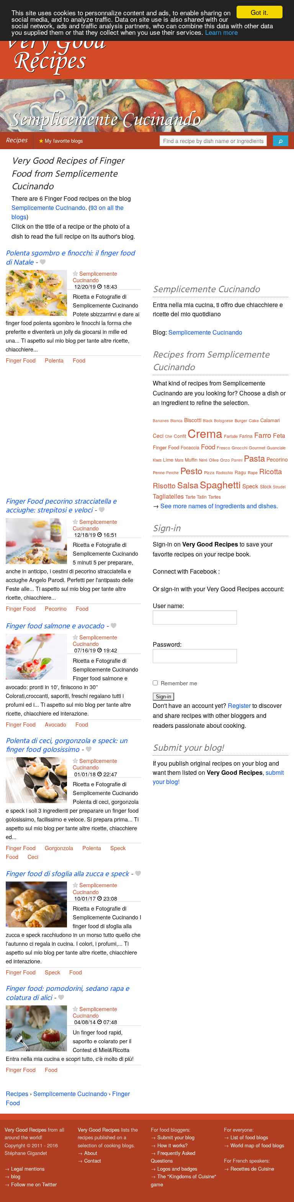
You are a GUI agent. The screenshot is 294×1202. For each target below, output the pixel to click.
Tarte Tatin (196, 496)
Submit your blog (175, 1137)
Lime (168, 459)
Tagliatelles (168, 496)
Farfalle (231, 436)
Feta (279, 435)
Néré (203, 460)
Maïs (179, 460)
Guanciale (276, 447)
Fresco (223, 447)
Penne (159, 472)
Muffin (191, 459)
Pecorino (56, 608)
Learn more (221, 32)
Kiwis (157, 460)
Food (79, 360)
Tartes (214, 496)
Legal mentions (27, 1168)
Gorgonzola (59, 848)
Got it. (259, 12)
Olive (214, 460)
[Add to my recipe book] (43, 262)
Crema (205, 433)
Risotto (164, 485)
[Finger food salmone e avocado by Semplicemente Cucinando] (36, 655)
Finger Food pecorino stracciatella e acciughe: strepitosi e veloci (61, 506)
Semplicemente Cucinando (48, 207)
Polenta (54, 360)
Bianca (176, 420)
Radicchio (224, 472)
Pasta (254, 458)
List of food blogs (249, 1137)
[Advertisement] (73, 435)
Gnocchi (239, 447)
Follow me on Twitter (34, 1184)
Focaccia (190, 447)
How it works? (172, 1145)
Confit (180, 436)
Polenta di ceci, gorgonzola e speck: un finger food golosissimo (66, 745)
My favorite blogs (63, 140)
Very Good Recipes (25, 1129)
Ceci (33, 856)
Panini (236, 460)
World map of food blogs (257, 1145)
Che (168, 436)
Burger (241, 420)
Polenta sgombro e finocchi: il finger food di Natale (70, 258)
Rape (253, 472)
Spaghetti (220, 484)
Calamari (270, 420)
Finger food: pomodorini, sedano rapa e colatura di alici (67, 993)
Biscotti (192, 420)
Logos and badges (177, 1168)
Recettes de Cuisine (252, 1168)
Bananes (161, 420)
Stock (265, 486)
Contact (92, 1160)
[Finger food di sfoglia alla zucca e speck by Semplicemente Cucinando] (36, 903)
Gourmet (257, 447)
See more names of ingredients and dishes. (219, 505)
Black (207, 420)
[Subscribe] (75, 273)
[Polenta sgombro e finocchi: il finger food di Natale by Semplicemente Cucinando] (36, 292)
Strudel (279, 487)
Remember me (179, 683)
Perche (172, 472)
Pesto (191, 470)
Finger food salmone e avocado (55, 626)
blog (15, 1176)
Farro (262, 434)
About (90, 1152)
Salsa (187, 485)
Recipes (16, 140)
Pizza (209, 472)
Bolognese (223, 420)
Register (239, 705)
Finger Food (21, 360)
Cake (254, 420)
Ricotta (270, 471)
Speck (118, 848)
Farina (246, 436)
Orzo (225, 460)
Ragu (240, 472)
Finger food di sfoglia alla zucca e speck (67, 874)
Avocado (55, 724)
